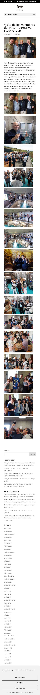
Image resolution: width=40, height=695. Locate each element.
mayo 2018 (7, 603)
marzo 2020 (8, 570)
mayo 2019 (7, 594)
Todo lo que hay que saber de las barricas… (20, 497)
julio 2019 (7, 588)
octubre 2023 (8, 531)
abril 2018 (7, 606)
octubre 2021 (8, 537)
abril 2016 (7, 660)
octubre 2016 (8, 642)
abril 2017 (7, 624)
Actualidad (16, 34)
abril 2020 (7, 567)
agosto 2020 (8, 558)
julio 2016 (7, 651)
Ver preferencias (20, 688)
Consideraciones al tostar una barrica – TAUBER (19, 494)
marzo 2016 (8, 663)
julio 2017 (7, 615)
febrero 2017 (8, 630)
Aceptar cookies (20, 677)
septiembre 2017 (9, 609)
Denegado (20, 683)
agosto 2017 (8, 612)
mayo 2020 (7, 564)
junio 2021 (7, 540)
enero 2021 (7, 549)
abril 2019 (7, 597)
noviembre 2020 (9, 552)
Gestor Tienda (8, 505)
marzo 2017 (8, 627)
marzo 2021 (8, 543)
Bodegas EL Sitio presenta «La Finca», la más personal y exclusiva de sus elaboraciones (19, 518)
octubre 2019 (8, 582)
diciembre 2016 (9, 636)
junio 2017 (7, 618)
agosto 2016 (8, 648)
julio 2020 (7, 561)
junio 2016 (7, 654)
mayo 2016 (7, 657)
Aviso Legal (30, 692)
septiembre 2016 (9, 645)
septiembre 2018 (9, 600)
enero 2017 (7, 633)
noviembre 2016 (9, 639)
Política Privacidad (21, 692)
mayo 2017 (7, 621)
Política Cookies (11, 692)
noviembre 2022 (9, 534)
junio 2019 (7, 591)
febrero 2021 (8, 546)
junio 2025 (7, 528)
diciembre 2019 (9, 576)
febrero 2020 (8, 573)
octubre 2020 (8, 555)
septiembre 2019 (9, 585)
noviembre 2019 (9, 579)
